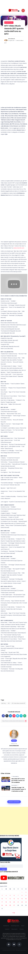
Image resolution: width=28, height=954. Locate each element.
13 (14, 899)
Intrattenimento (9, 22)
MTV (9, 703)
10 (2, 899)
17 (2, 902)
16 (25, 899)
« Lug (13, 912)
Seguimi (14, 740)
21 (18, 902)
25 (6, 905)
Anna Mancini (11, 38)
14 (18, 899)
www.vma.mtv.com (19, 248)
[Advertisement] (14, 821)
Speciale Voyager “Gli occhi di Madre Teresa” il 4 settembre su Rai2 (18, 789)
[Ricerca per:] (11, 866)
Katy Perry (3, 703)
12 (10, 899)
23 (26, 902)
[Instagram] (19, 944)
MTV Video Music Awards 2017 (18, 703)
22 (22, 902)
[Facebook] (8, 944)
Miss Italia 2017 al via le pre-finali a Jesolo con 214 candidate (18, 780)
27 (14, 905)
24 (2, 905)
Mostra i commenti (14, 801)
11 (6, 899)
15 (22, 899)
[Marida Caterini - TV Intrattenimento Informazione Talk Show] (14, 10)
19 (10, 902)
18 (6, 902)
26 (10, 905)
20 (14, 902)
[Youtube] (14, 944)
